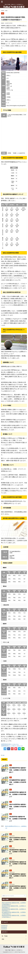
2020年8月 (4, 929)
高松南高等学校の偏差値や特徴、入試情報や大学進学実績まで (17, 794)
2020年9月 (4, 927)
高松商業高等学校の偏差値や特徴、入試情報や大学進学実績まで (17, 770)
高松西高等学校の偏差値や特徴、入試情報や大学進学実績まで (17, 863)
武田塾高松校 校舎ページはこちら (10, 744)
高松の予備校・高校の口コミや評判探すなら (14, 950)
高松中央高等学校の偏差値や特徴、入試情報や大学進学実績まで (17, 806)
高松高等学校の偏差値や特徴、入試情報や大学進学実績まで (17, 819)
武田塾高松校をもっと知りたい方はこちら (12, 745)
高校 (3, 755)
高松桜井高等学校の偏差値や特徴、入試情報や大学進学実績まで (17, 888)
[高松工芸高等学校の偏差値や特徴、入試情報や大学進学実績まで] (19, 748)
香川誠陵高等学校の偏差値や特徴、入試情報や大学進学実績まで (17, 782)
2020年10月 (4, 925)
